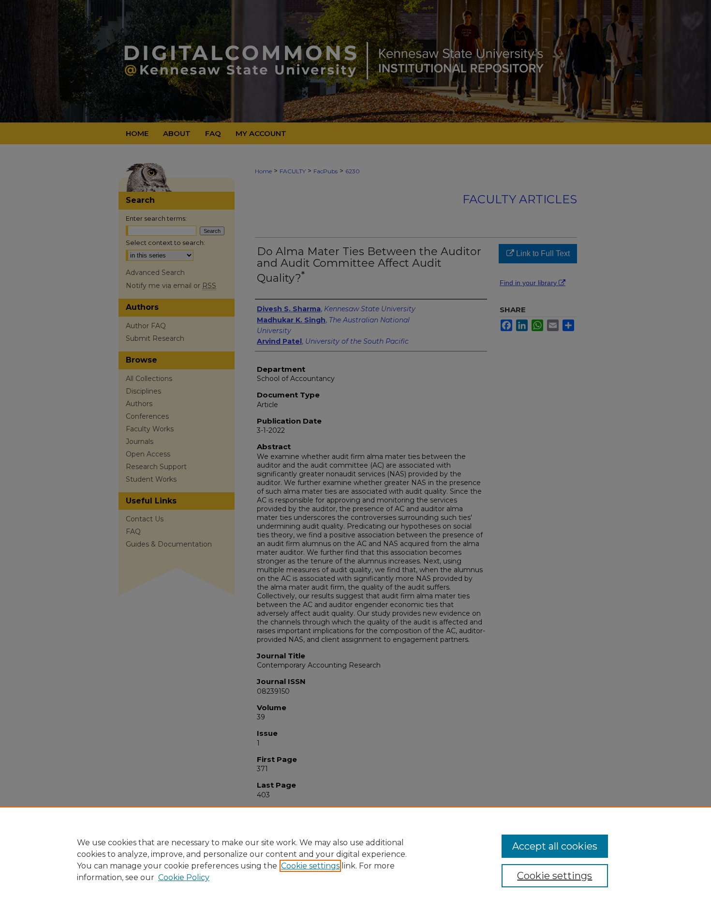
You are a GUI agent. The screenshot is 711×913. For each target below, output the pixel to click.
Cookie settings (310, 865)
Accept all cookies (554, 846)
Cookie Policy (183, 877)
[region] (355, 859)
